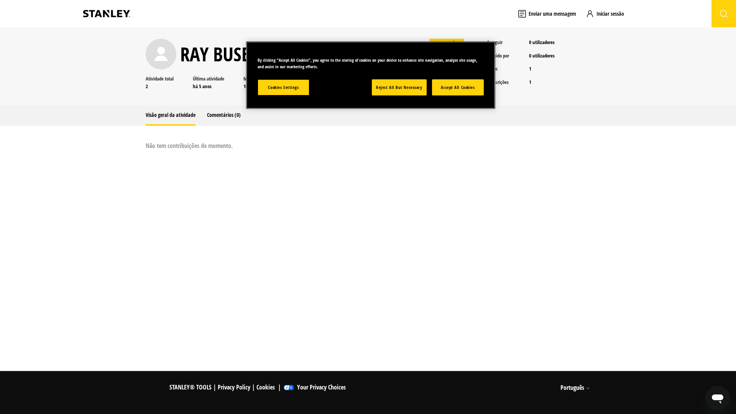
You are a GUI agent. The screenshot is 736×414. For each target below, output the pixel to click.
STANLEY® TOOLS (190, 387)
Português (573, 387)
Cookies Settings (283, 87)
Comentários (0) (224, 114)
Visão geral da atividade (171, 114)
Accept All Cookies (458, 87)
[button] (608, 13)
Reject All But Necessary (399, 87)
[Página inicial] (106, 14)
